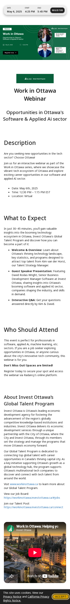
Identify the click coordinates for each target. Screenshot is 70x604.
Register (57, 10)
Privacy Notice (12, 596)
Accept (60, 596)
